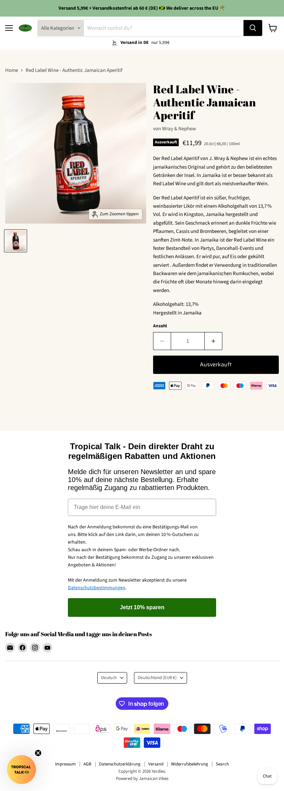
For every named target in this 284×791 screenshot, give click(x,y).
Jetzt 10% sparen (142, 607)
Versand (155, 764)
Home (11, 70)
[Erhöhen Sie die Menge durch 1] (213, 341)
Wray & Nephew (179, 128)
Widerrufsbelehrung (189, 764)
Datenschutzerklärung (120, 764)
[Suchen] (252, 28)
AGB (87, 764)
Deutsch (109, 678)
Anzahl (160, 326)
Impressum (65, 764)
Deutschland (157, 678)
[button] (21, 769)
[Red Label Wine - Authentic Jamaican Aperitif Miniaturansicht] (16, 241)
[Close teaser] (38, 753)
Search (222, 764)
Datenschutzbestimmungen (96, 587)
